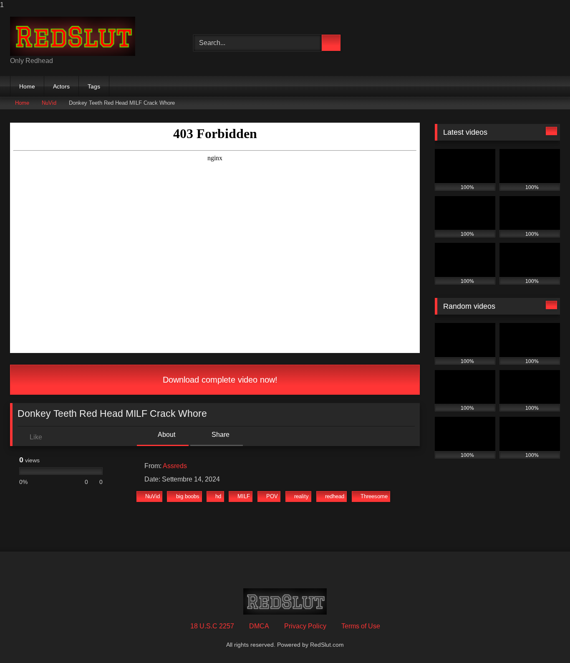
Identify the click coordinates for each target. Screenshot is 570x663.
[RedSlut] (72, 36)
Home (27, 86)
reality (301, 496)
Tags (94, 86)
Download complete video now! (218, 379)
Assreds (175, 465)
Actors (61, 86)
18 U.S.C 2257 (212, 626)
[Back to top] (545, 639)
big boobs (187, 496)
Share (220, 434)
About (165, 434)
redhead (334, 496)
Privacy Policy (305, 626)
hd (218, 496)
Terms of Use (360, 626)
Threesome (374, 496)
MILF (243, 496)
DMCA (259, 626)
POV (272, 496)
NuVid (49, 103)
